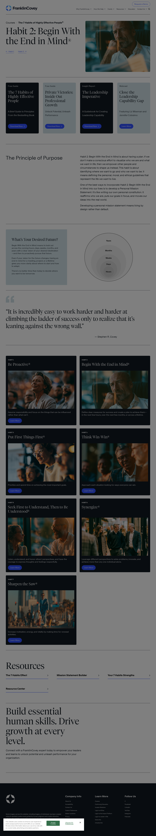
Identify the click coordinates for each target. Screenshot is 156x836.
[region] (43, 825)
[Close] (80, 822)
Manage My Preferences (69, 823)
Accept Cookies (53, 823)
